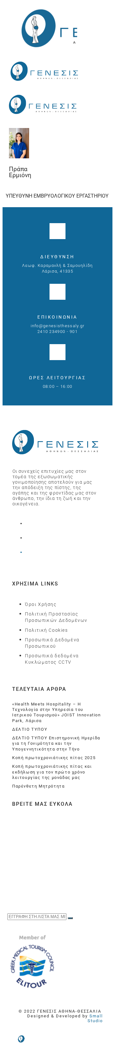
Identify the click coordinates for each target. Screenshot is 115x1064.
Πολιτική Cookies (46, 630)
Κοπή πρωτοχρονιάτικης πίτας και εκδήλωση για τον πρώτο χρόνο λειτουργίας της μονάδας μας (52, 772)
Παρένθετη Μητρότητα (38, 786)
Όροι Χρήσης (41, 604)
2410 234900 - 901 (57, 331)
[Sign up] (70, 918)
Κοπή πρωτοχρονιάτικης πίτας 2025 (54, 757)
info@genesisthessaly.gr (58, 325)
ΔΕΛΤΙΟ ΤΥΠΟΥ (29, 729)
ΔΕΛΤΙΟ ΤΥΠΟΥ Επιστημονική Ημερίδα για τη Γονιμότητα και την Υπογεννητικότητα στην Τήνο (56, 743)
